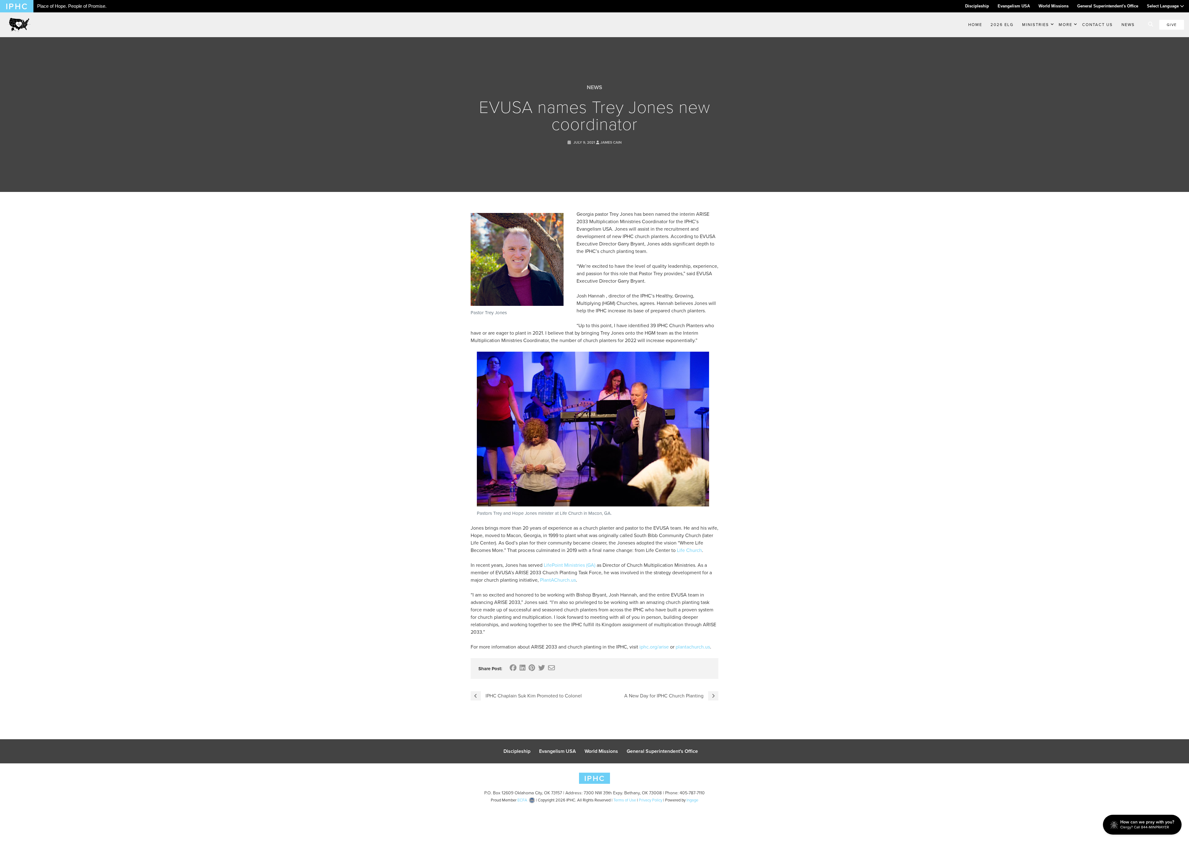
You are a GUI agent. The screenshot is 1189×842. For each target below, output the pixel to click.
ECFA (522, 800)
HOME (975, 25)
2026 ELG (1002, 25)
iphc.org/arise (654, 646)
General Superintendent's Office (1107, 6)
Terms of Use (624, 800)
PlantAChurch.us (558, 580)
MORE (1065, 25)
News (1128, 25)
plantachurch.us (693, 646)
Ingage (692, 800)
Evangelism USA (1014, 6)
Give (1172, 25)
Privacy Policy (650, 800)
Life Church (689, 550)
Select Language (1163, 6)
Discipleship (977, 6)
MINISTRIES (1035, 25)
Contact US (1097, 25)
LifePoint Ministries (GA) (569, 565)
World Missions (1054, 6)
